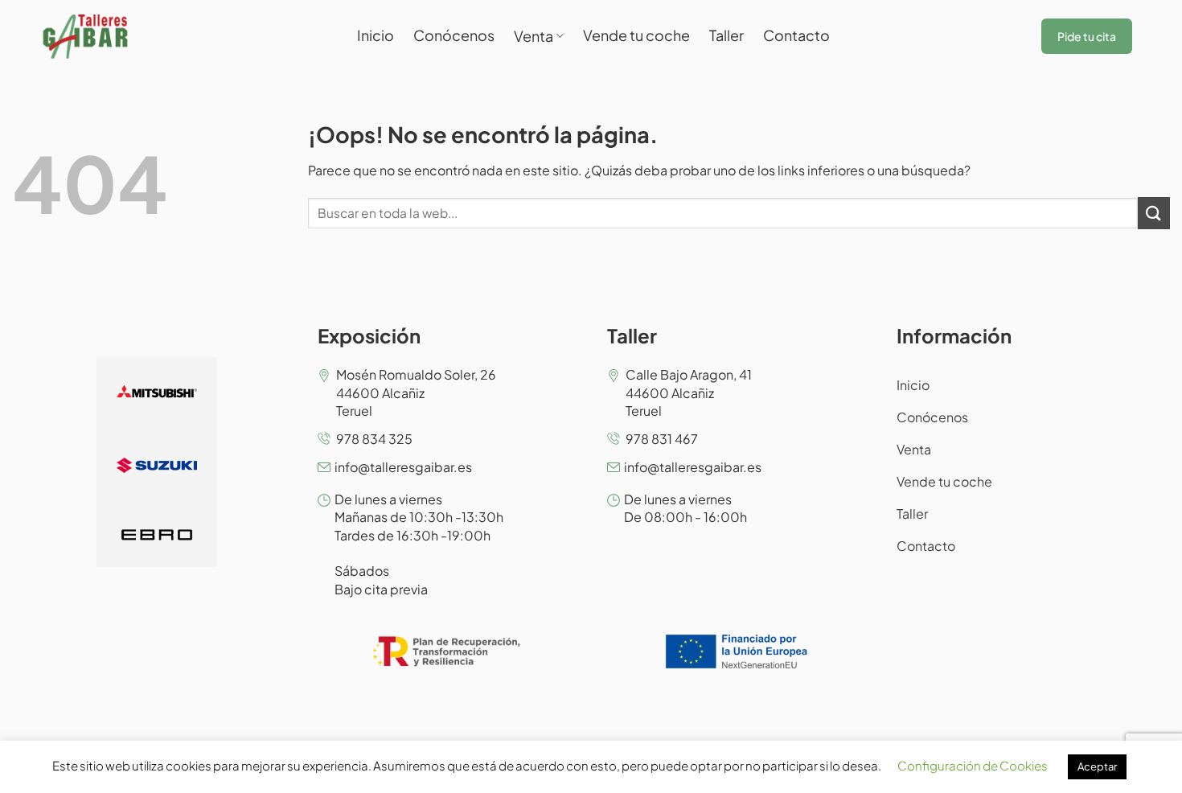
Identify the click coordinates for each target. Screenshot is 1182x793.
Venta (533, 36)
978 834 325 (374, 438)
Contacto (796, 35)
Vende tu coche (636, 35)
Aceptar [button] (1097, 766)
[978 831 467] (613, 438)
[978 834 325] (324, 438)
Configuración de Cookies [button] (972, 765)
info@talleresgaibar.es (403, 466)
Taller (726, 35)
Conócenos (454, 35)
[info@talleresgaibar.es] (324, 467)
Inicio (375, 35)
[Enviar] (1154, 212)
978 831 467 (662, 438)
